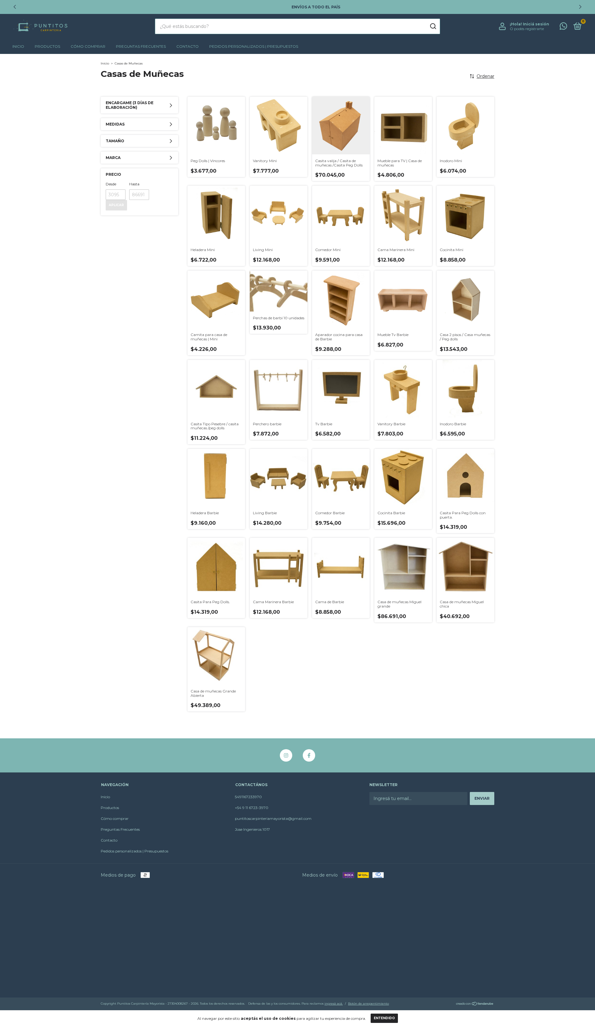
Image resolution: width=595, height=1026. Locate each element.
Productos (47, 46)
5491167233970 (248, 796)
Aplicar (116, 205)
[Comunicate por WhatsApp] (563, 27)
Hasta (134, 184)
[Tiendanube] (475, 1004)
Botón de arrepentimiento (368, 1004)
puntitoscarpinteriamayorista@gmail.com (273, 818)
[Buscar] (433, 26)
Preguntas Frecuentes (141, 46)
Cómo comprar (88, 46)
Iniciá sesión (536, 24)
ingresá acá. (333, 1004)
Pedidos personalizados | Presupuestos (253, 46)
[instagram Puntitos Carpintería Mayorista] (286, 755)
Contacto (187, 46)
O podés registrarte (527, 28)
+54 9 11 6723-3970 (251, 807)
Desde (111, 184)
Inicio (18, 46)
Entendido (384, 1018)
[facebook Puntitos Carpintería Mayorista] (309, 755)
